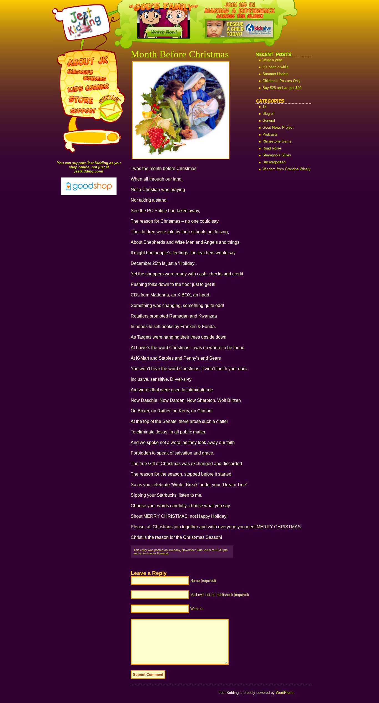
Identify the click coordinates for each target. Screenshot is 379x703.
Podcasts (270, 134)
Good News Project (278, 127)
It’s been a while (275, 67)
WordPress (285, 693)
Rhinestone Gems (276, 141)
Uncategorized (273, 162)
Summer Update (275, 74)
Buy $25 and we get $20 (281, 88)
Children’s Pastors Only (281, 81)
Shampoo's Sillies (276, 155)
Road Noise (271, 148)
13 (264, 107)
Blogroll (268, 113)
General (268, 120)
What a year (272, 60)
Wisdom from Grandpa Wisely (286, 169)
